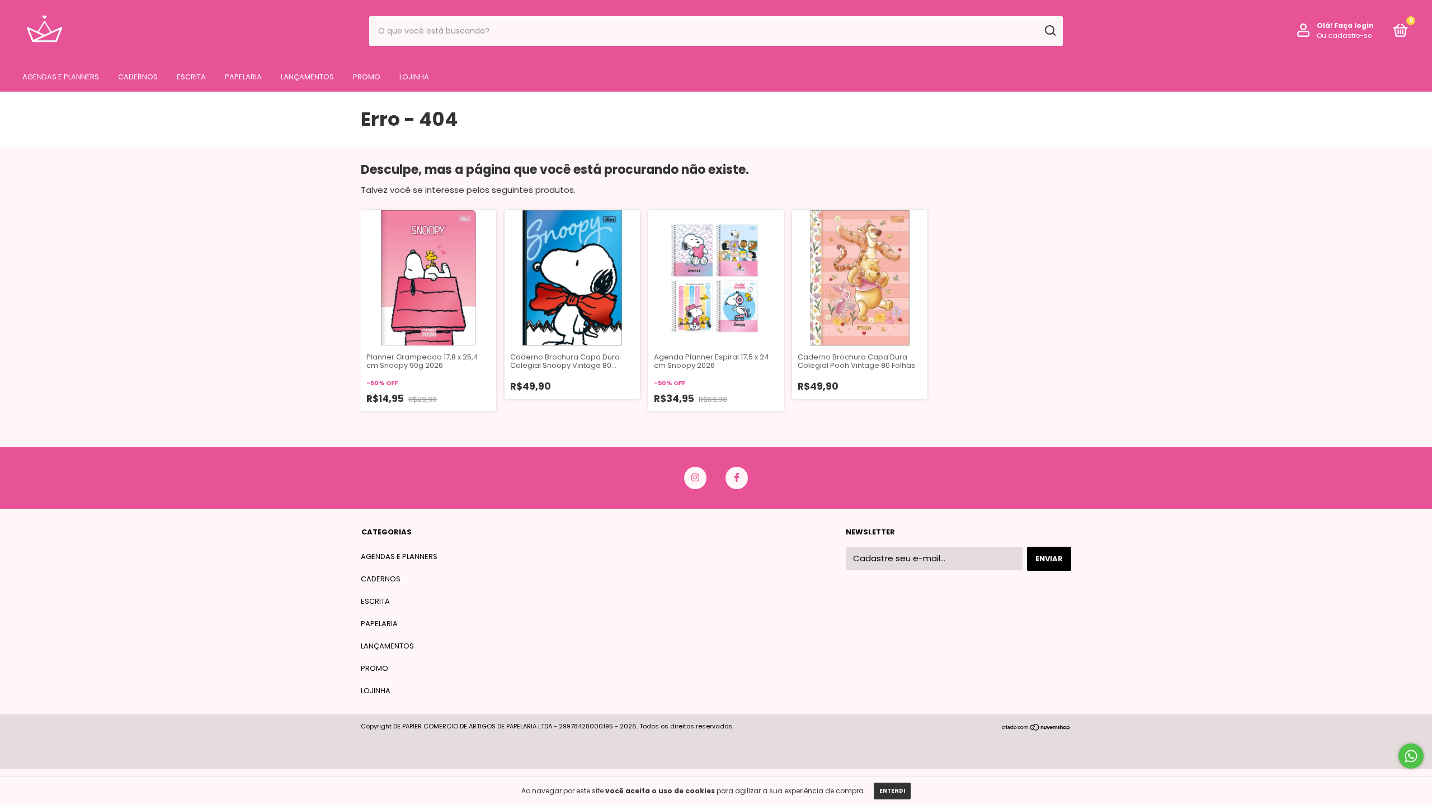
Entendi (892, 791)
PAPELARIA (243, 77)
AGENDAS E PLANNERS (60, 77)
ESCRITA (191, 77)
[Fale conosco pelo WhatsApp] (1411, 756)
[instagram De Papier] (695, 478)
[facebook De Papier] (737, 478)
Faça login (1354, 25)
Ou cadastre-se (1344, 35)
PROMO (366, 77)
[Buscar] (1049, 31)
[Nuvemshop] (1036, 728)
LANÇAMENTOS (307, 77)
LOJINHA (414, 77)
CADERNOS (138, 77)
